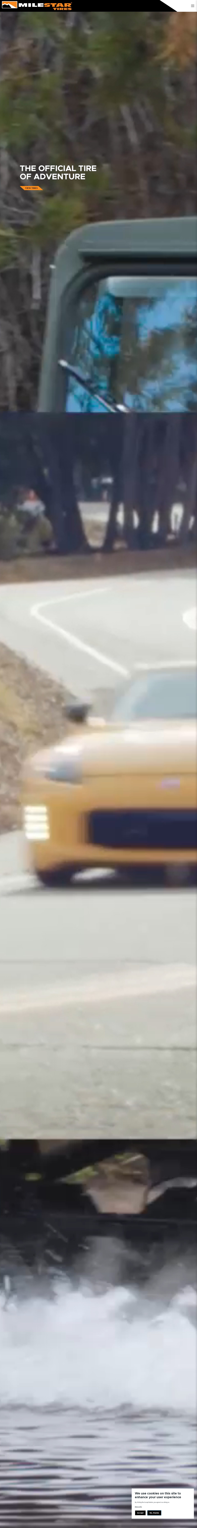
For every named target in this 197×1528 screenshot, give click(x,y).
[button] (192, 6)
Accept (140, 1513)
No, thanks (154, 1513)
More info (138, 1507)
